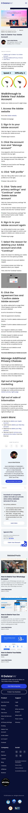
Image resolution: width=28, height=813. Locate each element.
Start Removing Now (14, 686)
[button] (26, 3)
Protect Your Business (14, 692)
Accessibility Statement (20, 770)
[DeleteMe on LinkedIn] (16, 751)
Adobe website (11, 115)
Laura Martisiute (14, 462)
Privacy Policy (18, 765)
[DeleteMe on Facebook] (24, 751)
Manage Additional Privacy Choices (13, 58)
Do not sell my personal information (20, 761)
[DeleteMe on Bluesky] (20, 755)
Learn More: (7, 59)
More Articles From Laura (14, 481)
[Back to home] (7, 3)
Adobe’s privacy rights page (9, 392)
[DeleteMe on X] (16, 755)
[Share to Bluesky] (21, 446)
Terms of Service (19, 768)
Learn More (14, 523)
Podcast (3, 742)
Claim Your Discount (14, 542)
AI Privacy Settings (6, 722)
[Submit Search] (25, 487)
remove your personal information (13, 433)
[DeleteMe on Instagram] (20, 751)
